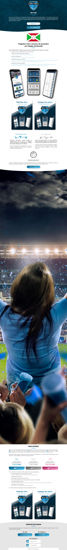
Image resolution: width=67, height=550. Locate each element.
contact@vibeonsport (25, 534)
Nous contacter (33, 27)
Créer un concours (33, 167)
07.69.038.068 (42, 534)
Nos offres (33, 23)
